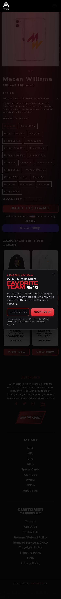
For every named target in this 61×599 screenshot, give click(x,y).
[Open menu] (54, 6)
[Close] (53, 274)
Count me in (42, 312)
